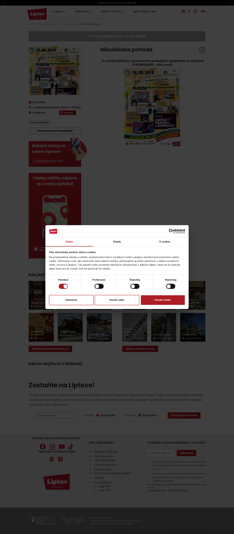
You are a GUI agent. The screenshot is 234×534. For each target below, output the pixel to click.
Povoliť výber (117, 300)
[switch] (99, 286)
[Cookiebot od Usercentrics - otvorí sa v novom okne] (171, 231)
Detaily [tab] (117, 241)
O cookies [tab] (164, 241)
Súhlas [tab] (69, 241)
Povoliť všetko (163, 300)
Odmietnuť (71, 300)
